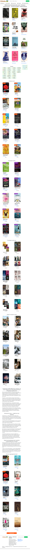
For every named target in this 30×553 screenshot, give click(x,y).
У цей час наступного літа (5, 124)
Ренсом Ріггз (4, 467)
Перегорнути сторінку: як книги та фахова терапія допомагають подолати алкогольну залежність (17, 341)
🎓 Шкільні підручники (5, 77)
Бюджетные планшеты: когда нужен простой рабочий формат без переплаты (17, 326)
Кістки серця (23, 61)
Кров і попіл (5, 295)
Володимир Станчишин (15, 48)
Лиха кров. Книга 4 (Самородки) (5, 93)
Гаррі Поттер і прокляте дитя (5, 219)
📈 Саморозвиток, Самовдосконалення (10, 77)
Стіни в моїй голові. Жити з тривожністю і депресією (14, 47)
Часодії (16, 252)
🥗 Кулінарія (14, 77)
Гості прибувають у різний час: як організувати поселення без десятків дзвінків (6, 355)
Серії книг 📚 (25, 67)
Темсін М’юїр (4, 498)
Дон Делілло (16, 529)
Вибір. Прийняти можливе (17, 203)
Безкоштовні (14, 3)
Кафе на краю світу (17, 219)
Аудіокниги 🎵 (25, 65)
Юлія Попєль (16, 125)
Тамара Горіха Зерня (5, 34)
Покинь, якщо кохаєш (5, 188)
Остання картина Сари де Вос (5, 108)
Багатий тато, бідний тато (17, 173)
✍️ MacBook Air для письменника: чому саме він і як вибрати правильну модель (17, 369)
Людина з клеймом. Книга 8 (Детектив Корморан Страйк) (5, 47)
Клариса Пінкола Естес (24, 48)
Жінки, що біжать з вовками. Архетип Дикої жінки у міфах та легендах (24, 47)
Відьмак (4, 266)
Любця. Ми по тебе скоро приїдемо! (17, 108)
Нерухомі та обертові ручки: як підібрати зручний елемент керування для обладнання (5, 341)
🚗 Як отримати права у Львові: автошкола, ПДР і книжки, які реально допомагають (17, 384)
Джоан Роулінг (5, 220)
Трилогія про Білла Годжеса (5, 310)
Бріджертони (17, 266)
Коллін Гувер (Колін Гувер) (24, 34)
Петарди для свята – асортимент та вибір (5, 384)
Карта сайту (19, 539)
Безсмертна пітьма (16, 512)
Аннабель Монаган (5, 125)
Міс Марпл (16, 309)
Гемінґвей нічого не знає (14, 18)
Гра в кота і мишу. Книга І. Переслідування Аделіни (6, 18)
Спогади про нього (23, 18)
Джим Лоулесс (14, 34)
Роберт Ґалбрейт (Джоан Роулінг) (6, 48)
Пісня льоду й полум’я (17, 295)
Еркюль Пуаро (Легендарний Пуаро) (5, 281)
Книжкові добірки (25, 3)
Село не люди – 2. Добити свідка (17, 234)
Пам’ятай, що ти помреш (5, 512)
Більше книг (12, 533)
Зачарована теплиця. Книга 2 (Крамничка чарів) (5, 139)
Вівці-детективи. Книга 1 (17, 155)
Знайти (27, 1)
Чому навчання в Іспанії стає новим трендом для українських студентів (5, 326)
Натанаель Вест (5, 529)
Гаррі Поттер (5, 252)
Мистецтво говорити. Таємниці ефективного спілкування (5, 173)
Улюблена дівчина (16, 481)
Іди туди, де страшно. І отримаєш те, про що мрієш (15, 33)
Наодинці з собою (15, 61)
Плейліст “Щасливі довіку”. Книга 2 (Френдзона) (17, 93)
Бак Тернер (16, 498)
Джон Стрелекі (17, 220)
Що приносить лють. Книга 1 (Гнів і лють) (17, 139)
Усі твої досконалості (5, 61)
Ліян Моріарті (16, 467)
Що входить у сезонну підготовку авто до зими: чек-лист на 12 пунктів (17, 355)
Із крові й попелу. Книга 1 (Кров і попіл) (5, 234)
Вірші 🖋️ (25, 68)
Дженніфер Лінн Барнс (6, 94)
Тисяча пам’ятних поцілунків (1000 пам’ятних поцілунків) (5, 203)
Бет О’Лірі (16, 189)
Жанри (3, 3)
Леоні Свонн (16, 156)
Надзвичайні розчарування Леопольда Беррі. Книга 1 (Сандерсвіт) (6, 466)
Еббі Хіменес (16, 94)
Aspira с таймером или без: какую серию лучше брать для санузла (6, 369)
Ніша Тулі (4, 156)
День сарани (5, 527)
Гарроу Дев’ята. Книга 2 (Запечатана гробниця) (5, 497)
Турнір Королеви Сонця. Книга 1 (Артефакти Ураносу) (5, 155)
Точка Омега (17, 527)
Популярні (8, 3)
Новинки (19, 3)
